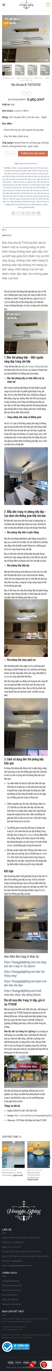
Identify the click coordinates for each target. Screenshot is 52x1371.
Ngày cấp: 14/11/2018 (11, 1247)
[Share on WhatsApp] (13, 213)
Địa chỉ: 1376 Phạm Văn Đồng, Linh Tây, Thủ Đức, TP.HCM (25, 1256)
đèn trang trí (29, 834)
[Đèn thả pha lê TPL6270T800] (38, 1154)
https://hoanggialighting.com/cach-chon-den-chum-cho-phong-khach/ (23, 992)
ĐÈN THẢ (38, 78)
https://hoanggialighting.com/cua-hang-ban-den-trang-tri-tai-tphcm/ (25, 964)
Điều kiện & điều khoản (11, 1304)
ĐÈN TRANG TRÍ (24, 78)
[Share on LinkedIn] (38, 213)
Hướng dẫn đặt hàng (10, 1281)
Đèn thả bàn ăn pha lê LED (25, 182)
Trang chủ (8, 78)
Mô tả (4, 230)
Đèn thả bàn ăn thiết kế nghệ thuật (28, 196)
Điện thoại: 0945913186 (12, 1261)
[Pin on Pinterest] (33, 213)
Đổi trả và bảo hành (10, 1295)
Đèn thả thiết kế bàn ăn (21, 204)
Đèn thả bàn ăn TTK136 (12, 1173)
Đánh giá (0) (6, 235)
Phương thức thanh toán (12, 1285)
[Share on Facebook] (18, 213)
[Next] (45, 39)
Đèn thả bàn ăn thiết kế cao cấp (16, 190)
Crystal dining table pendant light (17, 171)
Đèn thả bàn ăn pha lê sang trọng (31, 185)
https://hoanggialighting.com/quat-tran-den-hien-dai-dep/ (25, 983)
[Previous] (6, 39)
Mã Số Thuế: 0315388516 (12, 1242)
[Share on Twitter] (23, 213)
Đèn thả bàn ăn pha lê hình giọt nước (21, 179)
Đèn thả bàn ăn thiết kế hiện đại (23, 193)
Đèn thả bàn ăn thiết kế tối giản (23, 202)
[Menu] (3, 4)
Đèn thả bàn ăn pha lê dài (16, 176)
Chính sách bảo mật (10, 1299)
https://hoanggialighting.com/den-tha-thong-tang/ (24, 973)
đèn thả (10, 423)
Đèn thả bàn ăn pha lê (17, 174)
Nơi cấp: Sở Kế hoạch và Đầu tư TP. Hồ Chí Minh (21, 1252)
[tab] (26, 230)
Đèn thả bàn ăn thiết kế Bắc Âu (35, 188)
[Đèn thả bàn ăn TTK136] (13, 1154)
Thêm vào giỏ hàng (33, 153)
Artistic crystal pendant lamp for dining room (29, 168)
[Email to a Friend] (28, 213)
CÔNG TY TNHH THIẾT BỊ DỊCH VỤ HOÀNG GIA (21, 1238)
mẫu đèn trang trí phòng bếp (32, 366)
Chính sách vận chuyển (11, 1290)
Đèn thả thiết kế (30, 164)
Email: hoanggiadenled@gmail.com (17, 1266)
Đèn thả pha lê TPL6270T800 (33, 1173)
